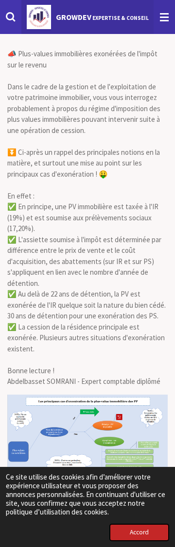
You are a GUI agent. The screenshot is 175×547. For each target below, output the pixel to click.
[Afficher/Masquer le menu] (164, 17)
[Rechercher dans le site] (10, 17)
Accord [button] (139, 532)
